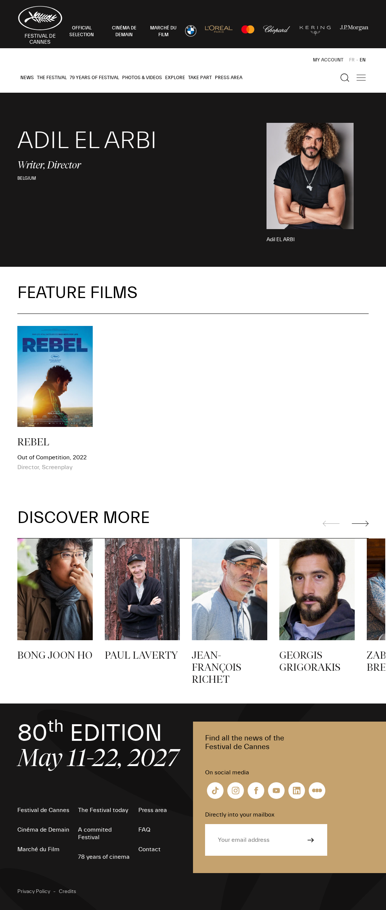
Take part (200, 77)
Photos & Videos (142, 77)
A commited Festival (95, 833)
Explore (175, 77)
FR (352, 60)
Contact (149, 849)
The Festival (52, 77)
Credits (67, 892)
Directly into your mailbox (239, 814)
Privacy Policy (33, 892)
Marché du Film (38, 849)
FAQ (144, 829)
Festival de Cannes (43, 810)
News (27, 77)
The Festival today (103, 810)
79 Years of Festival (94, 77)
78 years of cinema (104, 856)
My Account (328, 60)
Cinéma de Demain (43, 829)
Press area (228, 77)
